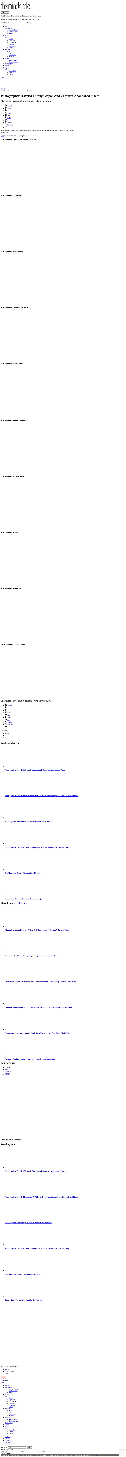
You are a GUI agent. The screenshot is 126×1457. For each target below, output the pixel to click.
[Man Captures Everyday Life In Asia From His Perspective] (65, 808)
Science (11, 72)
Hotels (11, 33)
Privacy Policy (9, 1371)
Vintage (7, 58)
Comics (11, 39)
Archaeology (13, 60)
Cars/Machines (13, 62)
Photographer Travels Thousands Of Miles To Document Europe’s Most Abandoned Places (41, 796)
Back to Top (4, 1380)
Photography (9, 63)
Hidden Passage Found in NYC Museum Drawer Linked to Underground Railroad (38, 1007)
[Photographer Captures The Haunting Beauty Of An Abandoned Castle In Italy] (65, 834)
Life (6, 69)
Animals (7, 49)
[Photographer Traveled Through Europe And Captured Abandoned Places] (65, 756)
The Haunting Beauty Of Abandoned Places (22, 873)
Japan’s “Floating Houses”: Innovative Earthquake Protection (30, 1059)
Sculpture (12, 44)
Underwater (12, 55)
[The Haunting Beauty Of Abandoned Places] (65, 859)
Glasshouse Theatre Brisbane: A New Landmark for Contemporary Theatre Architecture (40, 982)
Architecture (8, 28)
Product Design (13, 31)
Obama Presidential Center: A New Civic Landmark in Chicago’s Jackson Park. (37, 930)
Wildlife (11, 56)
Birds (10, 51)
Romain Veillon (14, 130)
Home (7, 26)
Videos (7, 67)
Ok (96, 1455)
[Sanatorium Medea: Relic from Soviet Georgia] (65, 885)
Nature (7, 65)
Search (29, 23)
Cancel (8, 1453)
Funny (11, 74)
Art (6, 37)
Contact (7, 1373)
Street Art (12, 46)
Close (2, 1382)
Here (2, 136)
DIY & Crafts (13, 42)
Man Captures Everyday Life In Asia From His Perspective (28, 821)
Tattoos (11, 47)
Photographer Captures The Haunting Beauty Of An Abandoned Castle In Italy (37, 847)
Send (3, 1453)
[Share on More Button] (6, 111)
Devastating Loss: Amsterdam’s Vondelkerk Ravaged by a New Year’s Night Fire (37, 1033)
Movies (7, 35)
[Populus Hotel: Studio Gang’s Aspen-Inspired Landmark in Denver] (65, 942)
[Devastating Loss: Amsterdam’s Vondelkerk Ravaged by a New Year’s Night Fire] (65, 1020)
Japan (32, 130)
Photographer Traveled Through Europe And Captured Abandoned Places (35, 770)
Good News (12, 71)
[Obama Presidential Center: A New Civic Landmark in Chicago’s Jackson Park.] (65, 917)
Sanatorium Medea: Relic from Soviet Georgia (23, 899)
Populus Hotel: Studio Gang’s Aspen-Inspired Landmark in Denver (32, 956)
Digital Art (12, 40)
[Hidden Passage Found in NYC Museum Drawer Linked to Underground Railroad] (65, 994)
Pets (10, 53)
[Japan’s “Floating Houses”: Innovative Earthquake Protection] (65, 1045)
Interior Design (13, 30)
